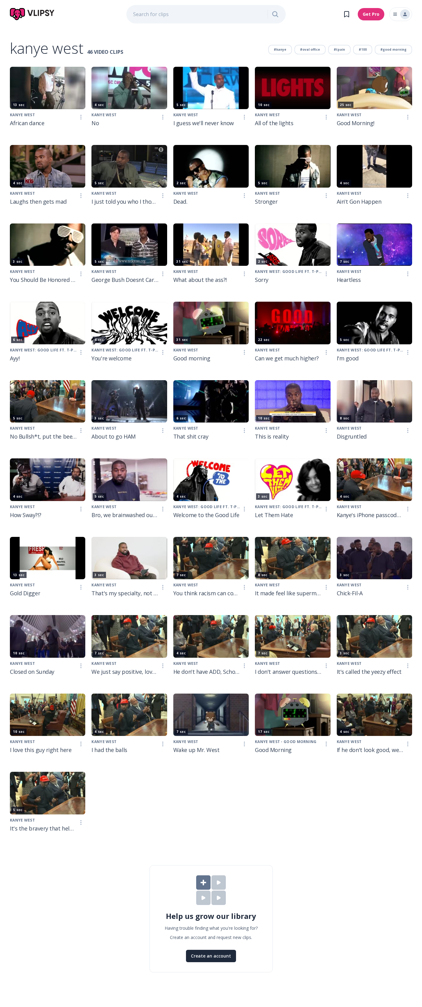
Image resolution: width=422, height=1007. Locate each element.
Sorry (261, 279)
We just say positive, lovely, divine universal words (124, 671)
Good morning (191, 358)
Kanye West (22, 115)
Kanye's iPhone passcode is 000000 (370, 515)
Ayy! (14, 358)
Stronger (266, 201)
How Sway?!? (25, 515)
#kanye (280, 49)
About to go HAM (113, 436)
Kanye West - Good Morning (286, 742)
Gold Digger (25, 593)
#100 (363, 49)
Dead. (180, 201)
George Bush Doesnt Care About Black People (124, 279)
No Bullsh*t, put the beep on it (43, 436)
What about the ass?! (200, 279)
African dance (27, 123)
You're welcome (111, 358)
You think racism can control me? (206, 593)
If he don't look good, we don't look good (370, 750)
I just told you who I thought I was (124, 201)
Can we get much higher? (287, 358)
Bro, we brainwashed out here (124, 515)
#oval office (310, 49)
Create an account (211, 956)
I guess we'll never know (203, 123)
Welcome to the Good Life (206, 515)
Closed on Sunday (32, 671)
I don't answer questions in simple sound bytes (288, 671)
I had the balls (109, 750)
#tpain (339, 49)
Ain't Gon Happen (359, 201)
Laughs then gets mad (38, 201)
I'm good (348, 358)
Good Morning (273, 750)
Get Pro (371, 14)
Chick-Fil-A (350, 593)
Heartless (349, 279)
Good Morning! (355, 123)
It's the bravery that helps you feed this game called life (43, 828)
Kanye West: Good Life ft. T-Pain (288, 272)
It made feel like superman (288, 593)
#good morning (393, 49)
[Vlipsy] (32, 14)
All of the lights (274, 123)
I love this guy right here (40, 750)
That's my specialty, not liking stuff (124, 593)
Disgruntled (352, 436)
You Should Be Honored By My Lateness (43, 279)
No (95, 123)
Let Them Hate (274, 515)
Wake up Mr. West (196, 750)
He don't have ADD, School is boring (206, 671)
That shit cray (191, 436)
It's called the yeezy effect (369, 671)
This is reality (272, 436)
